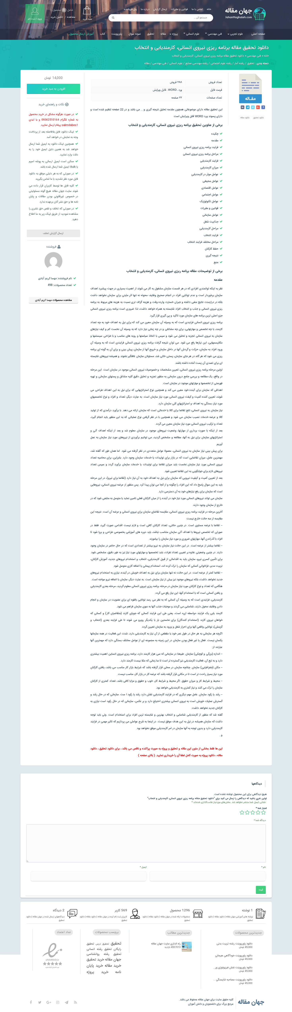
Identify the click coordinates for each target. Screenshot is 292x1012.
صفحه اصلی (258, 34)
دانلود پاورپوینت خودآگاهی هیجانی (233, 956)
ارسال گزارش (160, 9)
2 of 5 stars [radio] (258, 812)
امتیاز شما (261, 808)
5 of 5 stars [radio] (242, 812)
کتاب (102, 34)
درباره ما (145, 9)
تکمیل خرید (56, 17)
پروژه (175, 34)
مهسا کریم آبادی (43, 300)
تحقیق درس (102, 944)
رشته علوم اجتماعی (221, 63)
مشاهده (71, 17)
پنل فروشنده (130, 9)
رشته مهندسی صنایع (196, 63)
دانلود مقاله (244, 117)
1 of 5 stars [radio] (263, 812)
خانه (209, 9)
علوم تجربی (236, 34)
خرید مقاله (113, 966)
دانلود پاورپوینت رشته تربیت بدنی (234, 944)
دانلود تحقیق (258, 117)
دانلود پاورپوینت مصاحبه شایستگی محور (232, 980)
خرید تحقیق (95, 960)
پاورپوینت (116, 34)
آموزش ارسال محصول (81, 34)
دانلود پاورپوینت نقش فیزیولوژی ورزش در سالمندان (232, 968)
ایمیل (143, 867)
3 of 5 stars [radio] (252, 812)
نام (263, 867)
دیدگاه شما (260, 820)
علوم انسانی (192, 34)
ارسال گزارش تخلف (53, 233)
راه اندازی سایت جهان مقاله (166, 944)
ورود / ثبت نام (35, 19)
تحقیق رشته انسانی (99, 949)
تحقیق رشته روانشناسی (104, 954)
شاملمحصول (62, 10)
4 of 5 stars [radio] (247, 812)
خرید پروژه (97, 972)
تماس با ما (197, 9)
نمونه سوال (135, 34)
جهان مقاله (113, 960)
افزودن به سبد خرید (53, 88)
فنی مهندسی (215, 34)
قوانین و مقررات (179, 9)
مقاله (163, 34)
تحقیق (150, 34)
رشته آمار (239, 63)
